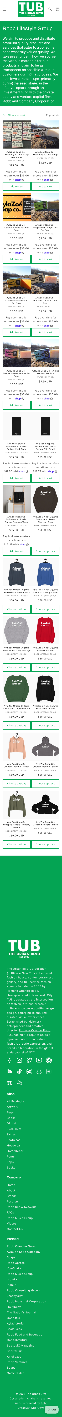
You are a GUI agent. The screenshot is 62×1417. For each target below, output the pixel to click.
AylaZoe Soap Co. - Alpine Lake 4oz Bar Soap (45, 372)
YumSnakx (14, 1268)
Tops (10, 1162)
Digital (11, 1123)
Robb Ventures (17, 1362)
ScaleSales (14, 1329)
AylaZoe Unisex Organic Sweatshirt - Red (45, 649)
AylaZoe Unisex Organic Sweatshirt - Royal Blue (45, 591)
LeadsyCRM (15, 1296)
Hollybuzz (14, 1307)
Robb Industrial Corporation (26, 1301)
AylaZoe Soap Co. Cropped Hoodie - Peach (16, 765)
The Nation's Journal (21, 1312)
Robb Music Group (20, 1218)
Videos (12, 1223)
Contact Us (15, 1229)
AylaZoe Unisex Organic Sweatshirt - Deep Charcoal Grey (45, 519)
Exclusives (14, 1129)
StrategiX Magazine (20, 1345)
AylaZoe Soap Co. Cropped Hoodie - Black (45, 823)
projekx (12, 1279)
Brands (12, 1196)
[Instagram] (19, 1061)
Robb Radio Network (21, 1207)
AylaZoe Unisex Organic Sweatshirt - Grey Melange (17, 649)
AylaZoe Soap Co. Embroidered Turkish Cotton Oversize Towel (16, 519)
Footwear (13, 1140)
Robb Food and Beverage (24, 1334)
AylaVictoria (15, 1323)
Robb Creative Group (22, 1246)
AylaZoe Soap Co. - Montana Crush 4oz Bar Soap (45, 300)
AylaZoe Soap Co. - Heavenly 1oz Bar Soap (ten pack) (16, 155)
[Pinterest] (49, 1061)
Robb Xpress (16, 1262)
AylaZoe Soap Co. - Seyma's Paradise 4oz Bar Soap (16, 373)
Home (11, 1185)
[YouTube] (39, 1061)
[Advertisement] (31, 900)
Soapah (12, 1257)
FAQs (10, 1212)
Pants (11, 1156)
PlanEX (12, 1285)
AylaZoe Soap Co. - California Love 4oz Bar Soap (16, 227)
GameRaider (15, 1373)
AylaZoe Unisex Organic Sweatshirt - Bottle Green (16, 707)
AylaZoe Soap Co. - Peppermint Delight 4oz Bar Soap (45, 227)
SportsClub (15, 1351)
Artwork (12, 1107)
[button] (4, 9)
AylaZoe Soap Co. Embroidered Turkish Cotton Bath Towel (45, 446)
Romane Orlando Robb (34, 1030)
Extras (11, 1134)
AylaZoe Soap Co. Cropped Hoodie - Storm (45, 765)
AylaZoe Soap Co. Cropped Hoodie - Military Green (16, 825)
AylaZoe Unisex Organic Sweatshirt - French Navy (16, 591)
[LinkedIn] (9, 1072)
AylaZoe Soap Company (23, 1251)
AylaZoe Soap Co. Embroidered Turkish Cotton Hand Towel (16, 446)
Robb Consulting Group (23, 1290)
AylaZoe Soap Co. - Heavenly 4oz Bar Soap (45, 153)
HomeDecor (15, 1151)
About (11, 1190)
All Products (15, 1101)
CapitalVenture (17, 1340)
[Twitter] (29, 1061)
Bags (10, 1112)
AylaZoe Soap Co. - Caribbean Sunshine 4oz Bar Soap (16, 300)
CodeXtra (13, 1318)
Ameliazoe (14, 1356)
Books (11, 1118)
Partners (13, 1201)
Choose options (45, 551)
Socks (11, 1167)
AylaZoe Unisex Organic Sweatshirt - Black (45, 707)
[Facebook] (9, 1061)
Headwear (14, 1145)
